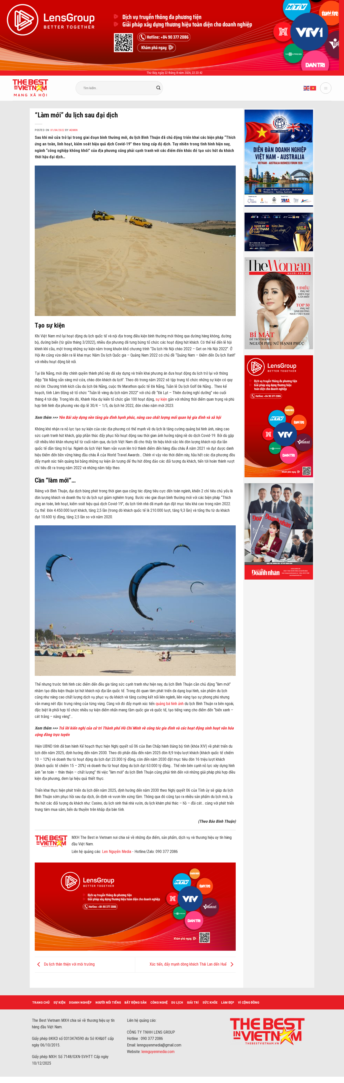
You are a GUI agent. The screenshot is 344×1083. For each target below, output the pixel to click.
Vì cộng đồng (248, 1002)
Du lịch (177, 1002)
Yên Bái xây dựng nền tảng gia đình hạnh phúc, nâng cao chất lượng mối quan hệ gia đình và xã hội (140, 417)
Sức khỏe (210, 1002)
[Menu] (325, 88)
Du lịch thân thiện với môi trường (69, 964)
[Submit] (158, 88)
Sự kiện (59, 1002)
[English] (306, 88)
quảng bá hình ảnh (170, 703)
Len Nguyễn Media (116, 851)
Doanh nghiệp (80, 1002)
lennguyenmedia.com (158, 1051)
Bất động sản (135, 1002)
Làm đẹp (227, 1002)
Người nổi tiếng (108, 1002)
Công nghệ (159, 1002)
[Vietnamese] (313, 88)
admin (73, 130)
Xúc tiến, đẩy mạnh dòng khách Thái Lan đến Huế (189, 964)
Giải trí (193, 1002)
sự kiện (161, 399)
